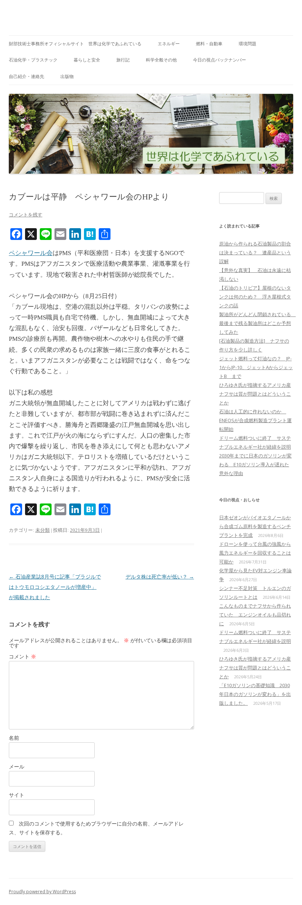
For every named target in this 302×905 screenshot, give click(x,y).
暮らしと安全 (87, 60)
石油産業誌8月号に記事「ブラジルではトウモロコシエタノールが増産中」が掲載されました (55, 587)
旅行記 (123, 60)
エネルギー (169, 43)
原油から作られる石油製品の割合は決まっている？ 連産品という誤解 (255, 252)
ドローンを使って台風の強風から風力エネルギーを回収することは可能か (255, 553)
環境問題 (247, 43)
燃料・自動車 (209, 43)
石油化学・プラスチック (33, 60)
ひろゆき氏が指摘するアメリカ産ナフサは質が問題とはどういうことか (255, 394)
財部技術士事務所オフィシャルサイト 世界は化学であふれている (75, 43)
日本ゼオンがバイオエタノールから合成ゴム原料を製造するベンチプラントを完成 (255, 526)
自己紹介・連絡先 (26, 76)
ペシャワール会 (31, 253)
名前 (14, 737)
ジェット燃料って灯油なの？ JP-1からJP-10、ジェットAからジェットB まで (256, 367)
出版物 (67, 76)
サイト (16, 794)
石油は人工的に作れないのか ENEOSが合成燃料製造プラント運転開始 (255, 420)
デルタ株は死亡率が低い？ (160, 576)
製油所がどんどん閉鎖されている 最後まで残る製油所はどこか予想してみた (257, 323)
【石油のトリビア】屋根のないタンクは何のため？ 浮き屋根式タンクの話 (255, 296)
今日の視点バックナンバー (219, 60)
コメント (22, 656)
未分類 (42, 530)
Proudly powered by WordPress (42, 891)
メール (16, 766)
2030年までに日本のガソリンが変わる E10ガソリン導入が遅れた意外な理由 (255, 464)
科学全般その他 (161, 60)
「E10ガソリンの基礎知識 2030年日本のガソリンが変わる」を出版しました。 (255, 694)
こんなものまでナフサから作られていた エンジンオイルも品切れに (255, 614)
